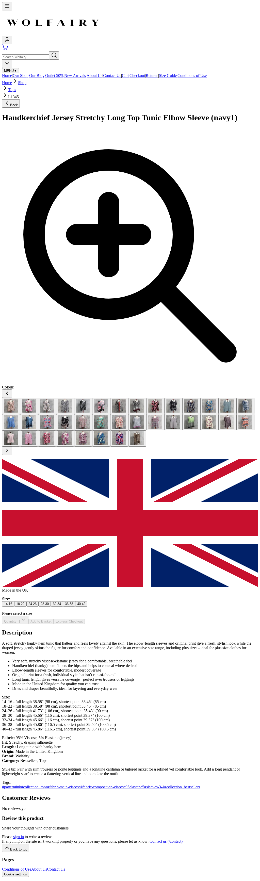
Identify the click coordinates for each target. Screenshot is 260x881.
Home (7, 75)
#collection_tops (34, 787)
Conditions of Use (192, 75)
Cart (125, 75)
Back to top (18, 849)
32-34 (57, 604)
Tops (12, 90)
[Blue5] (11, 422)
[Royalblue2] (119, 438)
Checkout (137, 75)
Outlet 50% (54, 75)
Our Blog (36, 75)
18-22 (20, 604)
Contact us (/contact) (166, 841)
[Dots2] (65, 422)
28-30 (45, 604)
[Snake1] (137, 438)
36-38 (69, 604)
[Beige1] (11, 406)
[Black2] (83, 406)
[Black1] (65, 406)
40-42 (81, 604)
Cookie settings (15, 874)
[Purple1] (65, 438)
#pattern (8, 787)
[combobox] (7, 64)
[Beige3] (47, 406)
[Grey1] (173, 422)
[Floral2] (101, 422)
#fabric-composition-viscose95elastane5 (112, 787)
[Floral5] (155, 422)
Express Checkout (69, 621)
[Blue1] (191, 406)
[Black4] (119, 406)
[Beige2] (29, 406)
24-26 (32, 604)
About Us (94, 75)
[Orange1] (245, 422)
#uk (18, 787)
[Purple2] (83, 438)
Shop (22, 82)
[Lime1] (191, 422)
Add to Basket (41, 621)
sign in (18, 837)
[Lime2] (209, 422)
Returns (152, 75)
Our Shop (20, 75)
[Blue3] (227, 406)
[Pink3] (47, 438)
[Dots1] (47, 422)
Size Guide (168, 75)
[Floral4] (137, 422)
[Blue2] (209, 406)
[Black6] (155, 406)
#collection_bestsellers (182, 787)
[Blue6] (29, 422)
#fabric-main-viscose (63, 787)
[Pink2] (29, 438)
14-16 (8, 604)
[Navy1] (227, 422)
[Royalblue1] (101, 438)
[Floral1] (83, 422)
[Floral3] (119, 422)
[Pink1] (11, 438)
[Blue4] (245, 406)
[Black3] (101, 406)
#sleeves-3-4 (154, 787)
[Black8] (173, 406)
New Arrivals (75, 75)
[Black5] (137, 406)
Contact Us (112, 75)
